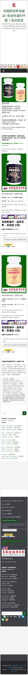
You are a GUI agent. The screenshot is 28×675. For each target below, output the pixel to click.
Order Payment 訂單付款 (8, 507)
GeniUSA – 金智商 (6, 589)
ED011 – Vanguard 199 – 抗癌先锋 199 (11, 433)
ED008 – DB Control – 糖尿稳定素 (10, 442)
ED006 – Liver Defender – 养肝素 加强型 (12, 425)
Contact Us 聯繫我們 (7, 513)
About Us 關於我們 (6, 510)
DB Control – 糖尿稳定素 (8, 590)
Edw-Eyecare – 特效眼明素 (8, 600)
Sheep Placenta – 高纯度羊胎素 (9, 458)
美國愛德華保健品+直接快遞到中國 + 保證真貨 (14, 15)
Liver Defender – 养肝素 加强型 (9, 574)
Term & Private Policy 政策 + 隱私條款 (11, 517)
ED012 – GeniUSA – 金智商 (8, 440)
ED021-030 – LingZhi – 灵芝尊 (9, 434)
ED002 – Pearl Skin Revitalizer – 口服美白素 (13, 456)
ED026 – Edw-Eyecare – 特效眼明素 (10, 451)
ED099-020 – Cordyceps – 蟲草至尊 (11, 437)
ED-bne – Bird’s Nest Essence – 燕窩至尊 (12, 429)
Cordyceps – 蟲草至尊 (7, 585)
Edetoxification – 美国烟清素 (9, 596)
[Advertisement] (14, 49)
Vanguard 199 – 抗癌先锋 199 (9, 581)
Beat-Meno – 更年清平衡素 (8, 454)
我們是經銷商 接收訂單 (7, 558)
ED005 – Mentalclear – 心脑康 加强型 (11, 427)
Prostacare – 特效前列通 (8, 592)
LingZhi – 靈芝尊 (6, 583)
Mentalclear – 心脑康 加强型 (9, 576)
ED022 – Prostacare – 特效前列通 (10, 444)
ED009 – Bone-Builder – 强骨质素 (10, 449)
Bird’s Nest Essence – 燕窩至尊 (9, 578)
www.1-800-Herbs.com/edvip (9, 501)
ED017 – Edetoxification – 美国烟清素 (11, 447)
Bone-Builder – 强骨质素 (8, 598)
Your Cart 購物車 (6, 504)
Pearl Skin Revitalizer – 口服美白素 (10, 605)
